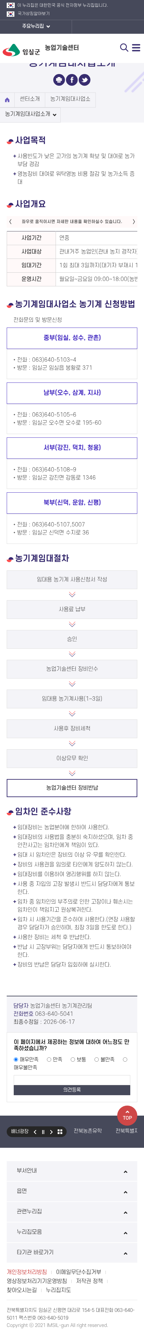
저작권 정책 (89, 1281)
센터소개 (30, 99)
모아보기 (60, 1131)
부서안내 (27, 1171)
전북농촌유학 (88, 1131)
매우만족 (29, 1060)
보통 (81, 1060)
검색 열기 (124, 47)
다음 (51, 1131)
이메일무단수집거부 (78, 1272)
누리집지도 (58, 1290)
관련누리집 (29, 1212)
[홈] (7, 100)
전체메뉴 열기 (136, 47)
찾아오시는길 (22, 1290)
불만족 (107, 1060)
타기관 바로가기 (35, 1253)
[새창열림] (59, 80)
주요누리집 (33, 26)
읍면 (22, 1191)
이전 (34, 1131)
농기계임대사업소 (70, 99)
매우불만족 (25, 1068)
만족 (57, 1060)
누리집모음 (29, 1232)
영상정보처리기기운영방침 (37, 1281)
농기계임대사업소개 (27, 114)
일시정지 (43, 1131)
